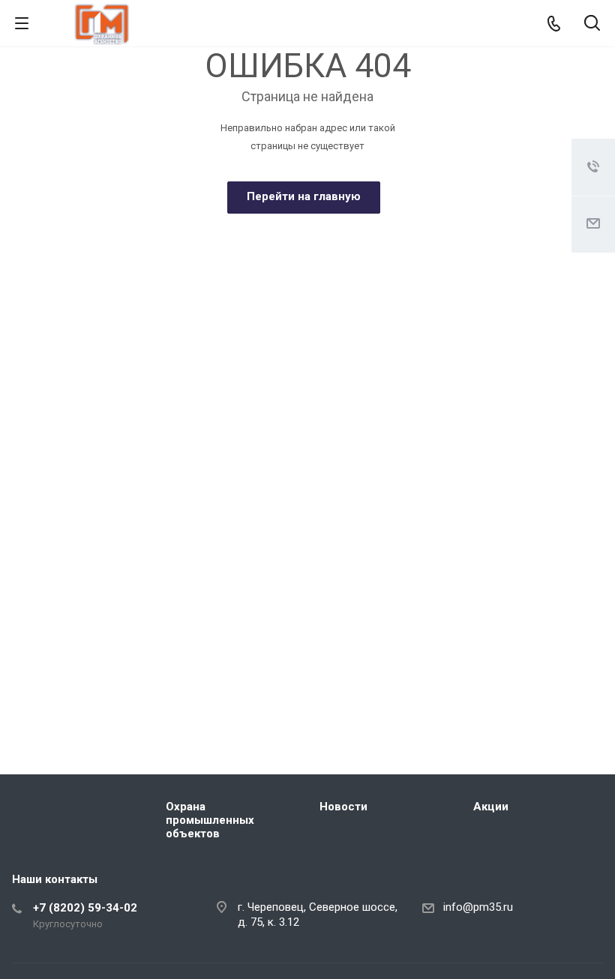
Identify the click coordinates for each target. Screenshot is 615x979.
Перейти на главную (304, 196)
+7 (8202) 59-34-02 (85, 908)
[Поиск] (592, 24)
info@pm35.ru (478, 907)
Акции (490, 806)
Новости (344, 806)
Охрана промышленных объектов (210, 820)
